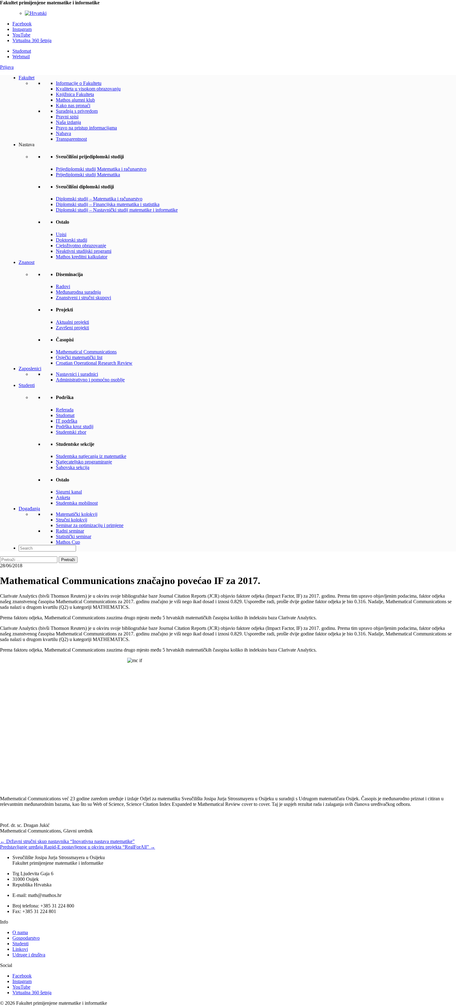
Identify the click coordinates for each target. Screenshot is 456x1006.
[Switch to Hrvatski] (36, 13)
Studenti (27, 385)
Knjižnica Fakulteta (75, 94)
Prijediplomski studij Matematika (88, 174)
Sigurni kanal (69, 491)
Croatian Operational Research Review (94, 363)
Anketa (63, 497)
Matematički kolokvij (76, 514)
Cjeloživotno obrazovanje (81, 245)
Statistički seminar (73, 536)
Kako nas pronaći (73, 105)
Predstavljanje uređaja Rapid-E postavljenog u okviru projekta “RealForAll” (77, 847)
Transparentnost (71, 139)
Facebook (22, 23)
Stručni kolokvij (71, 519)
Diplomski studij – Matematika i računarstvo (99, 198)
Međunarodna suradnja (78, 292)
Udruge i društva (28, 954)
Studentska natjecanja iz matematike (91, 456)
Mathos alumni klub (75, 100)
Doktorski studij (71, 240)
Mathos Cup (68, 542)
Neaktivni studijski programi (83, 251)
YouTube (21, 34)
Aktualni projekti (72, 322)
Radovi (63, 286)
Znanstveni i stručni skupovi (83, 297)
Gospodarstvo (26, 938)
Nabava (63, 133)
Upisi (61, 234)
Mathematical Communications (86, 351)
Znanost (26, 262)
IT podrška (66, 421)
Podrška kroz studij (74, 426)
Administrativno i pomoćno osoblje (90, 379)
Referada (65, 409)
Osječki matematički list (79, 357)
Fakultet (26, 77)
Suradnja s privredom (77, 111)
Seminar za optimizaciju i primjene (89, 525)
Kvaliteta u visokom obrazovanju (88, 88)
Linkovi (20, 949)
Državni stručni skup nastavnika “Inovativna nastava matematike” (67, 841)
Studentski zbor (71, 432)
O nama (20, 932)
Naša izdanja (68, 122)
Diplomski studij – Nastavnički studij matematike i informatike (117, 210)
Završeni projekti (72, 327)
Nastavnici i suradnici (77, 374)
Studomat (21, 51)
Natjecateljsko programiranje (84, 461)
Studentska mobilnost (77, 503)
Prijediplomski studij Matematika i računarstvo (101, 169)
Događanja (29, 508)
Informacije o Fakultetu (78, 83)
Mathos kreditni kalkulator (81, 256)
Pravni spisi (67, 116)
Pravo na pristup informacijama (86, 127)
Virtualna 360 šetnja (31, 40)
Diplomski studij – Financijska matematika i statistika (107, 204)
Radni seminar (70, 531)
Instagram (22, 29)
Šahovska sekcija (72, 467)
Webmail (21, 56)
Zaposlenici (30, 368)
